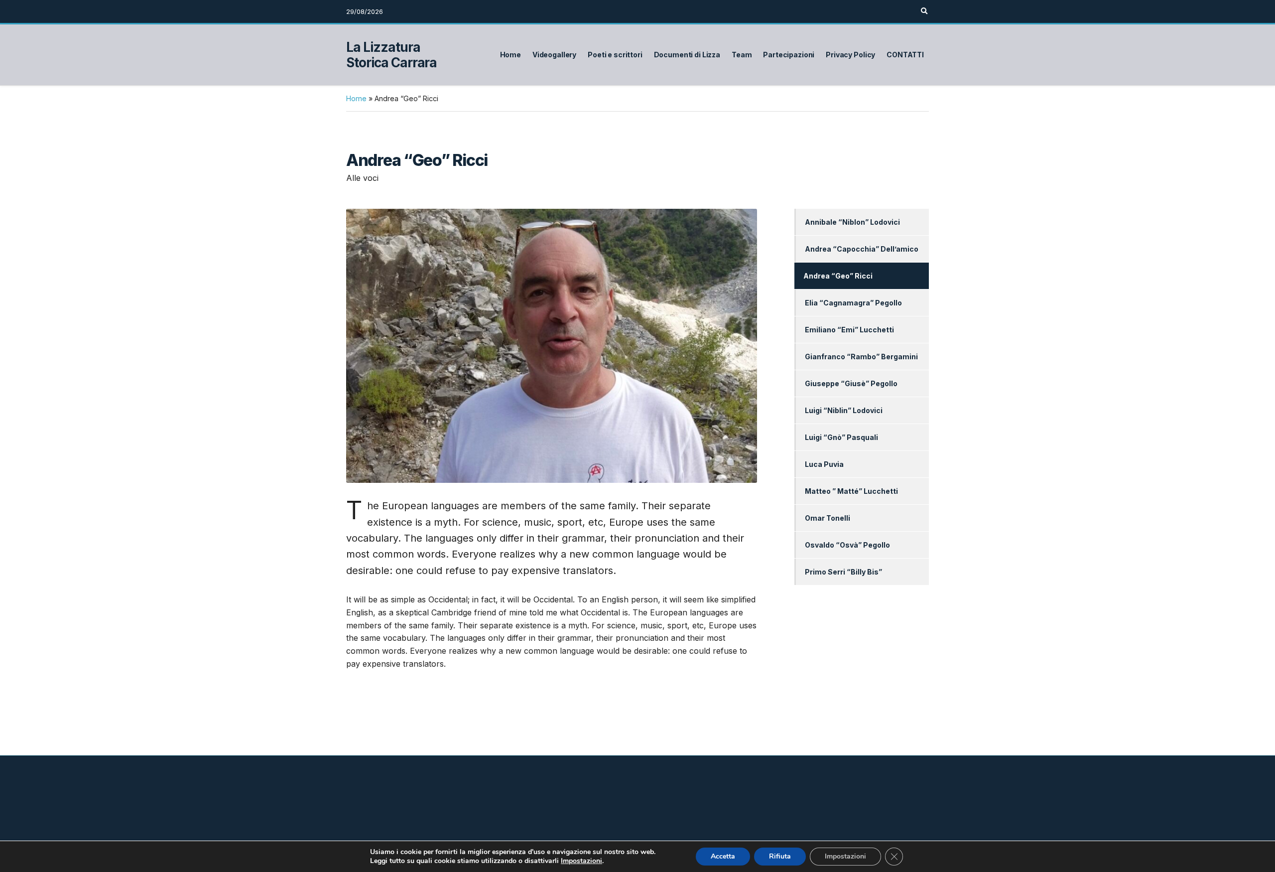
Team (742, 54)
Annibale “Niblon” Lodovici (852, 222)
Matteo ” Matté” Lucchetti (851, 491)
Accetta (723, 856)
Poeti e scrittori (615, 54)
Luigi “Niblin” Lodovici (844, 410)
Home (510, 54)
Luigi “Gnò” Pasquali (841, 437)
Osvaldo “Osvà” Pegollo (847, 545)
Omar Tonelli (827, 518)
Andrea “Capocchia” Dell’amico (861, 249)
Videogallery (554, 54)
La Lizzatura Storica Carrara (391, 54)
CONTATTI (905, 54)
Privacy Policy (850, 54)
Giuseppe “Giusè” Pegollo (851, 383)
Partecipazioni (788, 54)
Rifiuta (780, 856)
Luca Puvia (824, 464)
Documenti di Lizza (687, 54)
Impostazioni (581, 861)
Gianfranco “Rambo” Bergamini (861, 356)
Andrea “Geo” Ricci (838, 276)
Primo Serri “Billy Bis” (843, 572)
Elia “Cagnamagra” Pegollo (853, 302)
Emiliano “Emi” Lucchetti (849, 329)
